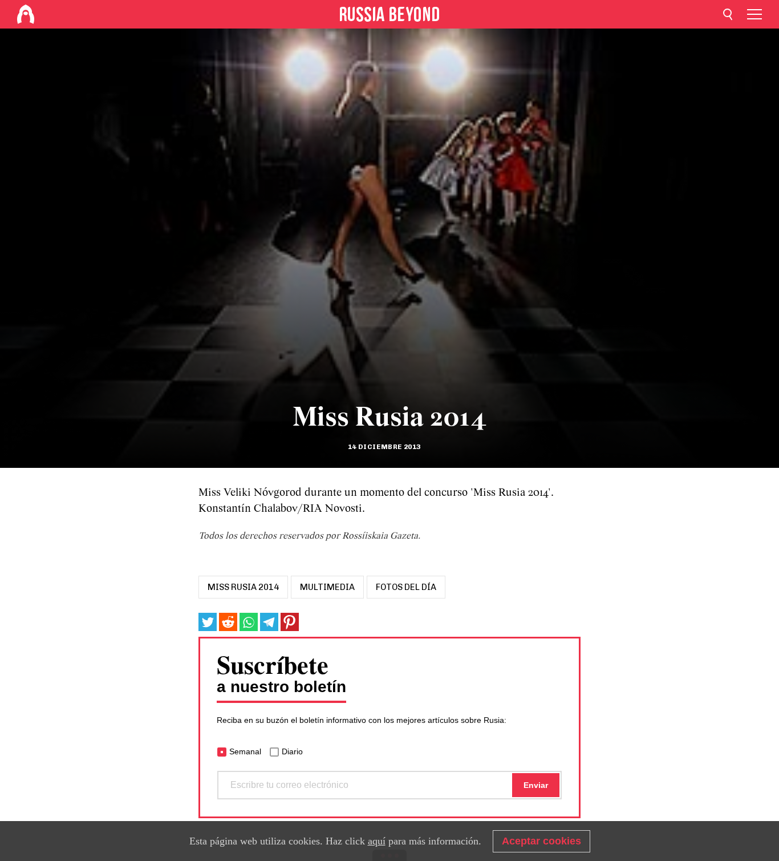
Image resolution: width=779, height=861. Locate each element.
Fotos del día (406, 587)
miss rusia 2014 (243, 587)
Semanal (245, 751)
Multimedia (327, 587)
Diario (292, 751)
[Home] (25, 14)
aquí (377, 841)
